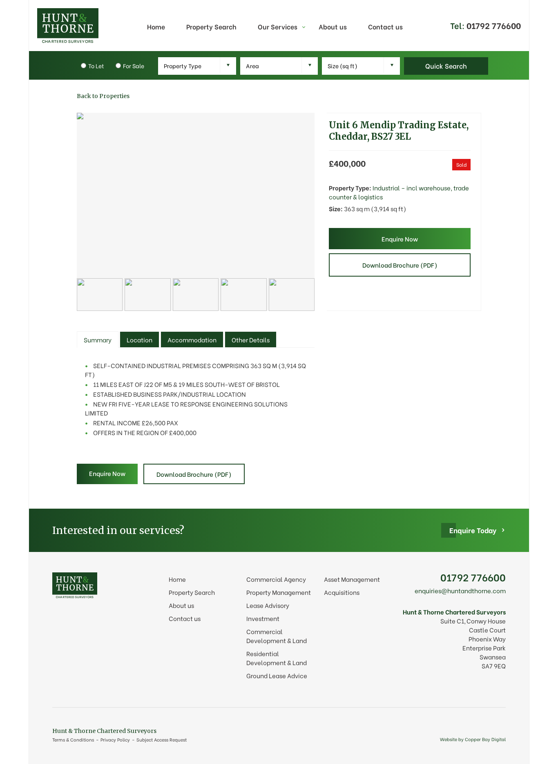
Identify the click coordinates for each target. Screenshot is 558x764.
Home (156, 26)
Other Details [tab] (251, 339)
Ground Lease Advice (276, 675)
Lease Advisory (267, 605)
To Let (96, 65)
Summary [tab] (98, 339)
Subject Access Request (161, 739)
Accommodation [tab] (192, 339)
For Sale (133, 65)
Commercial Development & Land (276, 636)
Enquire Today (472, 530)
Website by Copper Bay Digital (473, 739)
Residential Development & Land (276, 658)
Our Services (277, 26)
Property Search (211, 26)
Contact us (385, 26)
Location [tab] (139, 339)
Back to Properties (103, 96)
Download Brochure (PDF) (399, 264)
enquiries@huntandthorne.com (460, 590)
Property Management (278, 592)
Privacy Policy (115, 739)
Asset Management (352, 578)
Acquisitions (341, 592)
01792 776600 (473, 577)
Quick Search (446, 65)
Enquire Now (400, 238)
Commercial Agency (276, 578)
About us (333, 26)
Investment (262, 618)
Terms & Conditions (73, 739)
